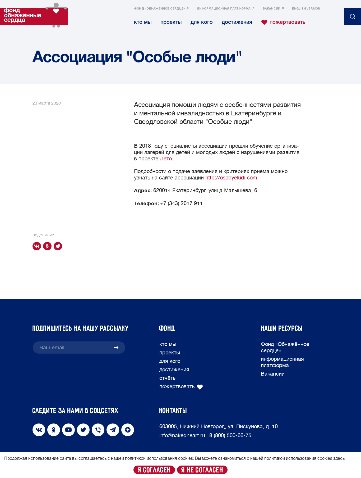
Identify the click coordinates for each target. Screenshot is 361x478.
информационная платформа (224, 8)
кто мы (142, 22)
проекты (171, 22)
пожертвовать (288, 22)
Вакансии (271, 8)
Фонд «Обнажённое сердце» (159, 8)
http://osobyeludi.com (231, 178)
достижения (237, 22)
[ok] (48, 246)
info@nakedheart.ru (182, 435)
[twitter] (59, 246)
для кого (202, 22)
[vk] (38, 246)
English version (306, 8)
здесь (339, 458)
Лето (166, 159)
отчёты (168, 378)
